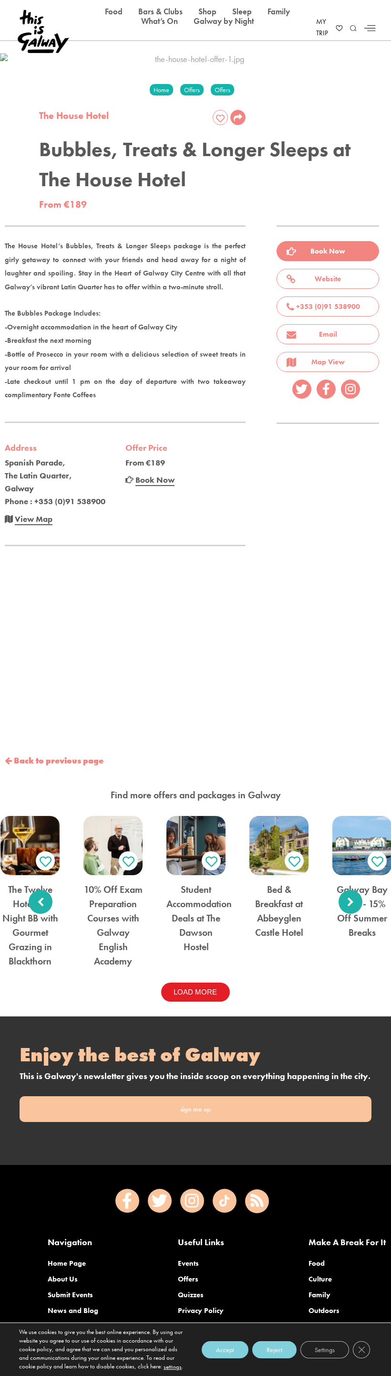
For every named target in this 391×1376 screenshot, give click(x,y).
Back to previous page (57, 760)
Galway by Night (224, 21)
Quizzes (191, 1295)
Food (317, 1263)
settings (173, 1367)
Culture (320, 1279)
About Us (63, 1279)
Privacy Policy (201, 1310)
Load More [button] (195, 992)
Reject (274, 1349)
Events (188, 1263)
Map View (328, 362)
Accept (225, 1349)
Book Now (327, 251)
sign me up (195, 1109)
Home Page (67, 1263)
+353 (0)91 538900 (328, 306)
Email (328, 334)
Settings (325, 1349)
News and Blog (73, 1310)
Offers (188, 1279)
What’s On (159, 21)
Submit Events (70, 1295)
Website (328, 279)
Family (319, 1295)
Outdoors (324, 1310)
